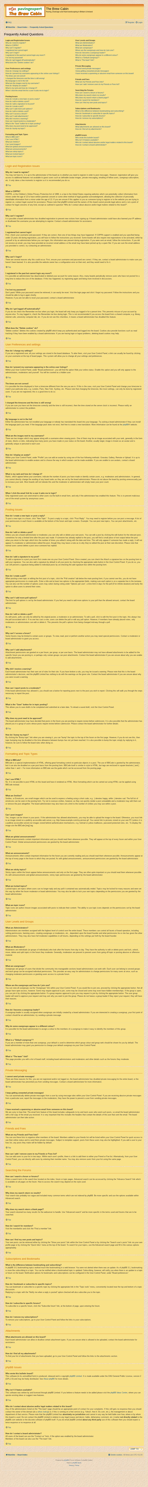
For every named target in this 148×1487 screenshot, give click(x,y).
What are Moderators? (84, 45)
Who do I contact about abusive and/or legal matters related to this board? (104, 142)
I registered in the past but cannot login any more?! (25, 55)
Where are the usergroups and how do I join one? (94, 50)
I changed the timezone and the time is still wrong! (25, 78)
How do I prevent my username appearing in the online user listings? (32, 73)
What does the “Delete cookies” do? (19, 63)
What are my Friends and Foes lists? (89, 82)
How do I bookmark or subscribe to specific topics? (95, 113)
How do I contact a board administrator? (91, 145)
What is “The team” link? (84, 60)
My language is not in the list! (16, 81)
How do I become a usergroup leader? (90, 53)
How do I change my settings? (17, 71)
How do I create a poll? (14, 106)
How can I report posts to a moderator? (20, 121)
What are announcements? (16, 149)
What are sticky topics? (14, 152)
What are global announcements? (18, 147)
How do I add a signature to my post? (20, 104)
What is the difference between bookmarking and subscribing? (99, 111)
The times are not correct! (15, 76)
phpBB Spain (76, 1463)
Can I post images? (13, 144)
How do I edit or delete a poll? (17, 111)
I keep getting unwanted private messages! (92, 71)
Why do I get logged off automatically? (20, 60)
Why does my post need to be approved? (21, 126)
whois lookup (43, 1412)
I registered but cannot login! (16, 50)
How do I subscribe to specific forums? (90, 116)
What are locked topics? (14, 154)
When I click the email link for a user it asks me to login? (27, 91)
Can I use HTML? (12, 139)
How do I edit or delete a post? (17, 101)
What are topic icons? (13, 156)
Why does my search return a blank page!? (92, 98)
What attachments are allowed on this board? (93, 127)
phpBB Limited (76, 1376)
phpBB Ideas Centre (118, 1393)
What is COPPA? (12, 45)
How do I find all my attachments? (88, 129)
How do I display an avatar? (16, 86)
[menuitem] (8, 22)
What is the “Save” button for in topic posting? (23, 124)
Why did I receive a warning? (16, 119)
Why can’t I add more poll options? (19, 109)
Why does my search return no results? (90, 95)
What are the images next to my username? (22, 83)
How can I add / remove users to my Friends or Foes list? (97, 84)
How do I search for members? (87, 100)
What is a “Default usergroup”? (87, 58)
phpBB (125, 425)
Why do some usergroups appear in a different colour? (96, 55)
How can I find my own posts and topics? (91, 103)
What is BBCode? (12, 137)
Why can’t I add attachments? (16, 116)
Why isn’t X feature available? (87, 140)
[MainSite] (25, 11)
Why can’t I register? (13, 48)
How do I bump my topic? (15, 129)
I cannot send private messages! (88, 69)
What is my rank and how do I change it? (21, 88)
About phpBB (49, 1379)
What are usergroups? (84, 48)
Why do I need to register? (15, 43)
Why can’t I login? (12, 53)
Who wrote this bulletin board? (87, 138)
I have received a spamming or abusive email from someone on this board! (104, 73)
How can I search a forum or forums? (89, 93)
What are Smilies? (12, 142)
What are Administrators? (85, 43)
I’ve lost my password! (14, 58)
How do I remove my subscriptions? (89, 118)
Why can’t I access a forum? (16, 114)
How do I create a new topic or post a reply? (22, 99)
